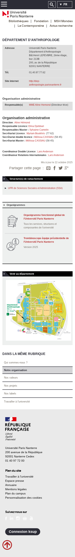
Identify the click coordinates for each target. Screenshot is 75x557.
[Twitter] (61, 168)
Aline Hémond (22, 122)
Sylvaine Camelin (39, 129)
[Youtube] (31, 518)
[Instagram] (18, 518)
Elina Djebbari (36, 126)
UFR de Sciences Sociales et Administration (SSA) (35, 188)
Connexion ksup (23, 532)
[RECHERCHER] (52, 4)
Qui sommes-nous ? (15, 362)
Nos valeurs (11, 377)
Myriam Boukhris (36, 133)
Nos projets (10, 385)
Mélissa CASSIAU (44, 137)
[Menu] (4, 5)
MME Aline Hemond (40, 104)
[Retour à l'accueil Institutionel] (18, 428)
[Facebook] (55, 168)
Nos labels (10, 393)
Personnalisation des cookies (23, 497)
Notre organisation (15, 370)
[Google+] (67, 168)
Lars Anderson (45, 151)
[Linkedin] (11, 518)
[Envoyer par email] (48, 168)
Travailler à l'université (17, 401)
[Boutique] (25, 518)
